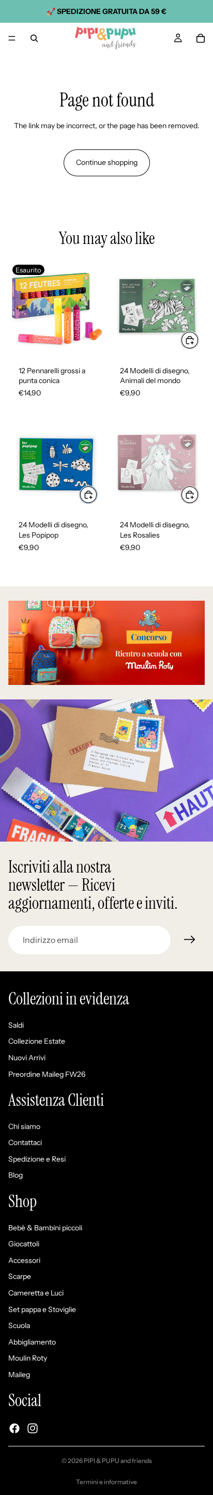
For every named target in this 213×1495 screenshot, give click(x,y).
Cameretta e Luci (36, 1293)
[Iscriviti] (190, 940)
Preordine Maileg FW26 (46, 1074)
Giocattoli (23, 1244)
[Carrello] (200, 38)
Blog (15, 1175)
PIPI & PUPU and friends (118, 1461)
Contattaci (25, 1143)
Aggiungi (198, 340)
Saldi (16, 1025)
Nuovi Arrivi (26, 1057)
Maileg (19, 1374)
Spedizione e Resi (37, 1159)
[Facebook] (14, 1428)
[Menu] (12, 38)
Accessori (24, 1260)
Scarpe (19, 1277)
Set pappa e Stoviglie (42, 1309)
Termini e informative (106, 1482)
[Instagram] (32, 1428)
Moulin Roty (27, 1358)
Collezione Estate (36, 1041)
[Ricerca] (34, 38)
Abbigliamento (32, 1342)
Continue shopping (107, 162)
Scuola (19, 1326)
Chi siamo (24, 1126)
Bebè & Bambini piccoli (45, 1227)
